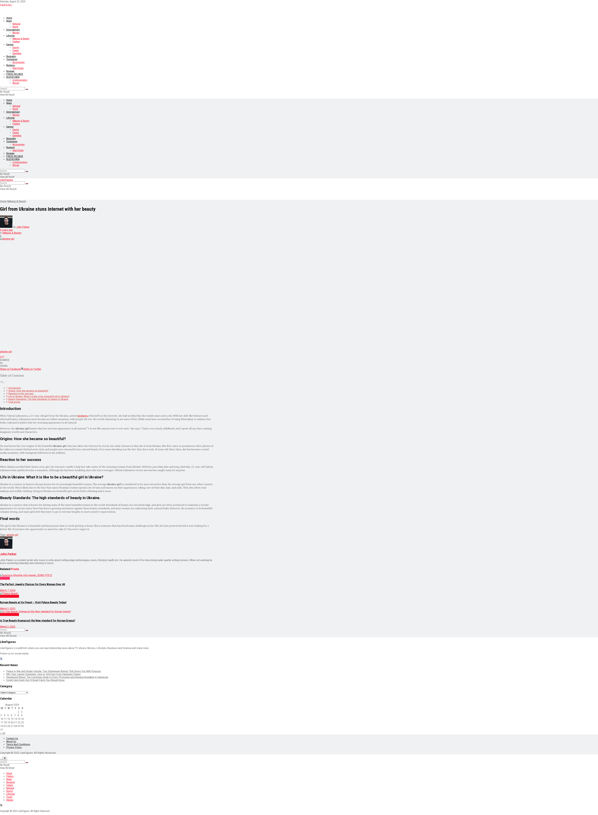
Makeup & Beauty (20, 38)
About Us (11, 741)
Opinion (9, 800)
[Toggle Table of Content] (2, 382)
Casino (15, 50)
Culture (9, 785)
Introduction (14, 388)
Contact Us (12, 738)
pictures (83, 415)
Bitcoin (15, 83)
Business (10, 65)
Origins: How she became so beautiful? (28, 391)
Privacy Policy (14, 747)
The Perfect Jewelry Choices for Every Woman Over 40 (32, 584)
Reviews (10, 71)
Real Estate (18, 68)
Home (9, 17)
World (15, 26)
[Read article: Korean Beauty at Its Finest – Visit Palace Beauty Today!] (107, 593)
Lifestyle (10, 35)
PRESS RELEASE (14, 74)
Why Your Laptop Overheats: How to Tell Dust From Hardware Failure (43, 674)
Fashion (16, 41)
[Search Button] (27, 89)
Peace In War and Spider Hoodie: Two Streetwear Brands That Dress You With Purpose (53, 671)
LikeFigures (6, 4)
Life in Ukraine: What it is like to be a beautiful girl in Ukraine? (38, 396)
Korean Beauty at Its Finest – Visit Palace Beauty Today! (33, 602)
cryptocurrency (19, 80)
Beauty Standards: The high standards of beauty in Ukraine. (38, 399)
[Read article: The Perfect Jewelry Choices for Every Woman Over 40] (107, 575)
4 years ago (6, 229)
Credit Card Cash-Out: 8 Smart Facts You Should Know (35, 680)
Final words (14, 402)
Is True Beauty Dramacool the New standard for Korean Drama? (37, 620)
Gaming (9, 44)
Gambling (16, 53)
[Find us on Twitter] (1, 659)
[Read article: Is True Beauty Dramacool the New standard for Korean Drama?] (107, 611)
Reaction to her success (20, 393)
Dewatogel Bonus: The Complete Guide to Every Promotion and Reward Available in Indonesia (57, 677)
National (16, 23)
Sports (15, 47)
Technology (11, 59)
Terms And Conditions (18, 744)
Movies (15, 32)
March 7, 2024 (7, 590)
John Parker (22, 226)
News (9, 20)
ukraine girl (12, 534)
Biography (11, 56)
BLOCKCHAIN (12, 77)
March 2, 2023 (7, 608)
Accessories (18, 62)
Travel (9, 797)
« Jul (2, 733)
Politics (10, 776)
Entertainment (13, 29)
